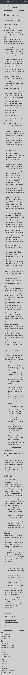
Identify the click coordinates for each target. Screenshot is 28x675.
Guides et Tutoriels (6, 672)
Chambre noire (6, 636)
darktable (7, 6)
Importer (4, 652)
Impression (5, 643)
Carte (3, 640)
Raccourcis (5, 665)
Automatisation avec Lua (8, 670)
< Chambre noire (8, 10)
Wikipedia (13, 74)
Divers (4, 663)
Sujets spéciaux (6, 674)
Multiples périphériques (13, 527)
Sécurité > (21, 10)
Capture (4, 638)
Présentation (5, 632)
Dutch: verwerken (9, 625)
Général (4, 650)
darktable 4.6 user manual (9, 2)
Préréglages (5, 666)
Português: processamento (11, 622)
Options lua (5, 668)
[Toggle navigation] (25, 2)
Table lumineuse (6, 634)
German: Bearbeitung (10, 618)
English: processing (10, 616)
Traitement (5, 658)
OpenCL (16, 479)
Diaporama (5, 641)
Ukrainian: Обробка (10, 624)
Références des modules (8, 645)
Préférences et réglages (16, 6)
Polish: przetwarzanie (10, 620)
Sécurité (4, 659)
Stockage (4, 661)
